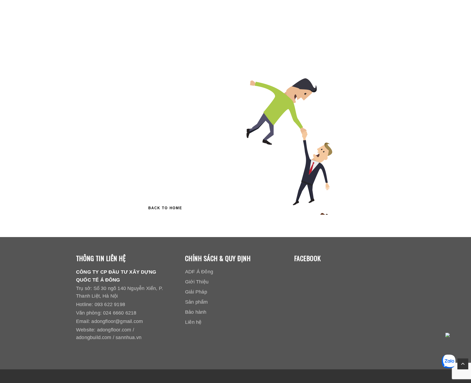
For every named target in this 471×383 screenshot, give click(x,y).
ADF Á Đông (199, 271)
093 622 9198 (110, 304)
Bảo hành (196, 312)
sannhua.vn (128, 337)
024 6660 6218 (119, 313)
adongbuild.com (93, 337)
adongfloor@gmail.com (117, 321)
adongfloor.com (114, 330)
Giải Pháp (196, 292)
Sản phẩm (196, 302)
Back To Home (165, 208)
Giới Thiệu (197, 282)
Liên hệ (193, 322)
